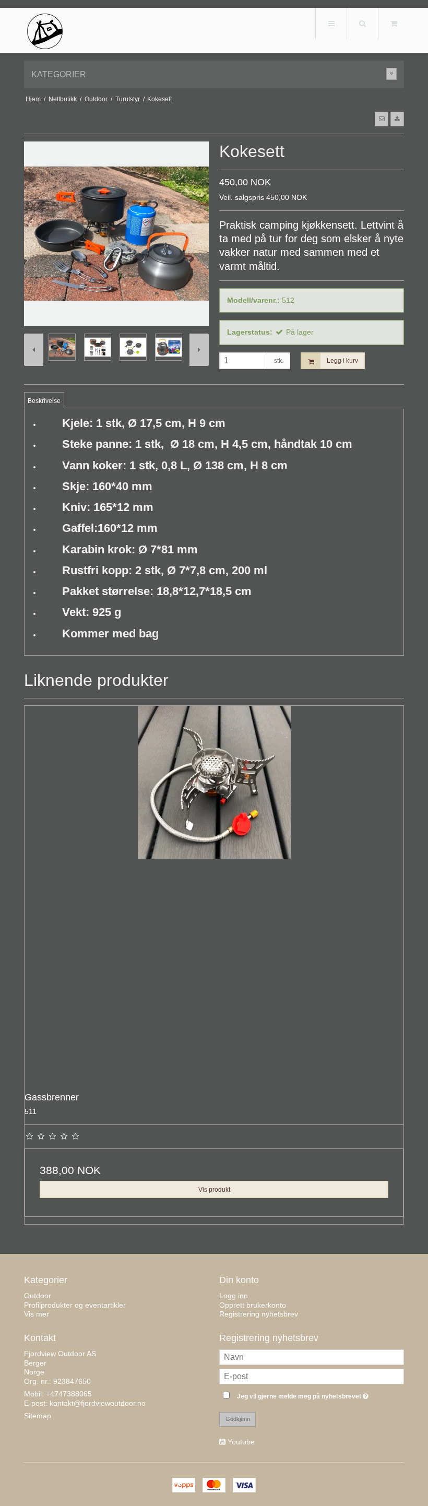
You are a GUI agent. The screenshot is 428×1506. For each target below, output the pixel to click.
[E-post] (311, 1376)
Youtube (241, 1442)
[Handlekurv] (393, 23)
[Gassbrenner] (214, 895)
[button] (381, 119)
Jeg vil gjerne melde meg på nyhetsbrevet (320, 1394)
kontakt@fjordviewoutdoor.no (98, 1403)
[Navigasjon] (331, 23)
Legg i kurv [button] (342, 360)
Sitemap (37, 1416)
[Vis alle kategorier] (391, 74)
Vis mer (36, 1314)
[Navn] (311, 1357)
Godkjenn (237, 1419)
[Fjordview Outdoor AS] (45, 31)
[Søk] (362, 23)
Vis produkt (214, 1189)
